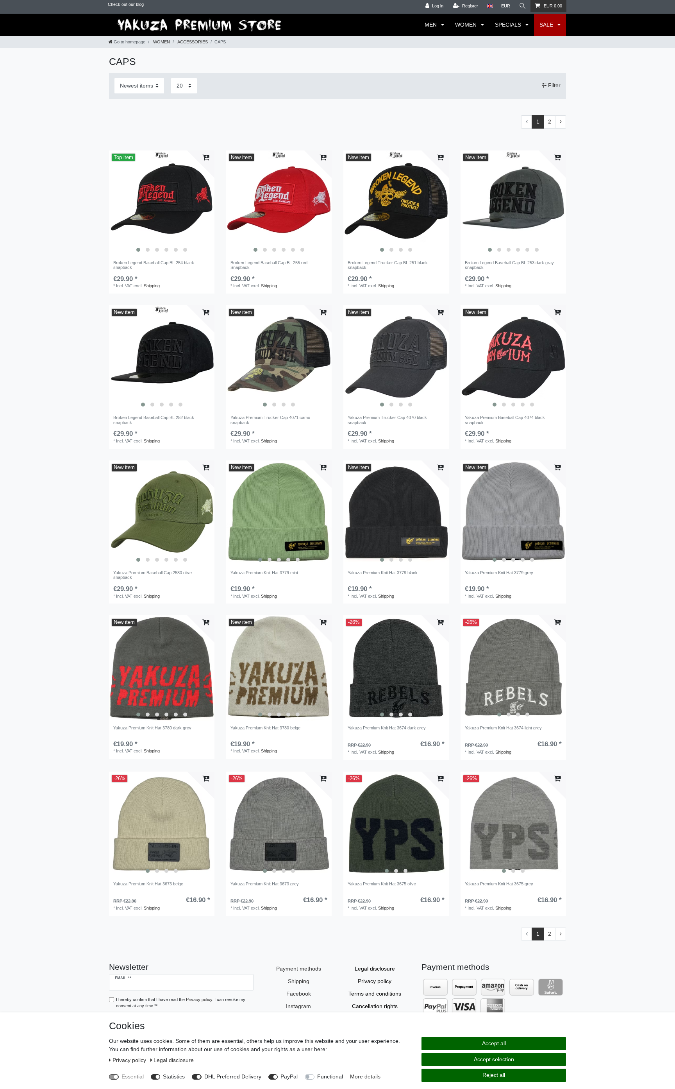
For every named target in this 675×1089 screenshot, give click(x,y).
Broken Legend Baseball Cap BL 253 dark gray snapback (509, 265)
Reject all (493, 1075)
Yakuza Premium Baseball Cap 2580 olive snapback (152, 575)
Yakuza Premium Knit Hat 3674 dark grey (387, 727)
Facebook (298, 993)
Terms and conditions (374, 993)
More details (365, 1076)
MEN (431, 24)
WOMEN (466, 24)
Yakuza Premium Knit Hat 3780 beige (265, 727)
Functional (330, 1076)
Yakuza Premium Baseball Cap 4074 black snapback (505, 419)
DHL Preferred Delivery (232, 1076)
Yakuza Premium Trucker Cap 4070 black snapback (387, 419)
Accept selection (494, 1059)
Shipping (152, 285)
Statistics (174, 1076)
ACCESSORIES (192, 41)
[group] (161, 203)
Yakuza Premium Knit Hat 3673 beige (148, 883)
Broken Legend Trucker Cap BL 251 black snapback (388, 265)
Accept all (494, 1043)
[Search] (522, 6)
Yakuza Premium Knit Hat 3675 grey (499, 883)
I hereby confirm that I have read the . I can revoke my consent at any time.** (180, 1002)
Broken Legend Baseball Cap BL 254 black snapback (153, 265)
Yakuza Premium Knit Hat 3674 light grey (503, 727)
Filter (553, 85)
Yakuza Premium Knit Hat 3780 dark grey (152, 727)
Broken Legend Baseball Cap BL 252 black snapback (153, 419)
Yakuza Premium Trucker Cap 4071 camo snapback (270, 419)
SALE (547, 24)
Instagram (298, 1006)
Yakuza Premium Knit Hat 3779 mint (264, 572)
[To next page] (560, 122)
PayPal (289, 1076)
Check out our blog (126, 4)
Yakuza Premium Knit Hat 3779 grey (499, 572)
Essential (132, 1076)
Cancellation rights (375, 1006)
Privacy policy (374, 981)
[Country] (489, 6)
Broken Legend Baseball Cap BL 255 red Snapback (268, 265)
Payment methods (298, 968)
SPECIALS (509, 24)
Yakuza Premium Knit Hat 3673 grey (264, 883)
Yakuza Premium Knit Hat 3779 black (383, 572)
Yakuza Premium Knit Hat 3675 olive (382, 883)
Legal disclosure (375, 968)
